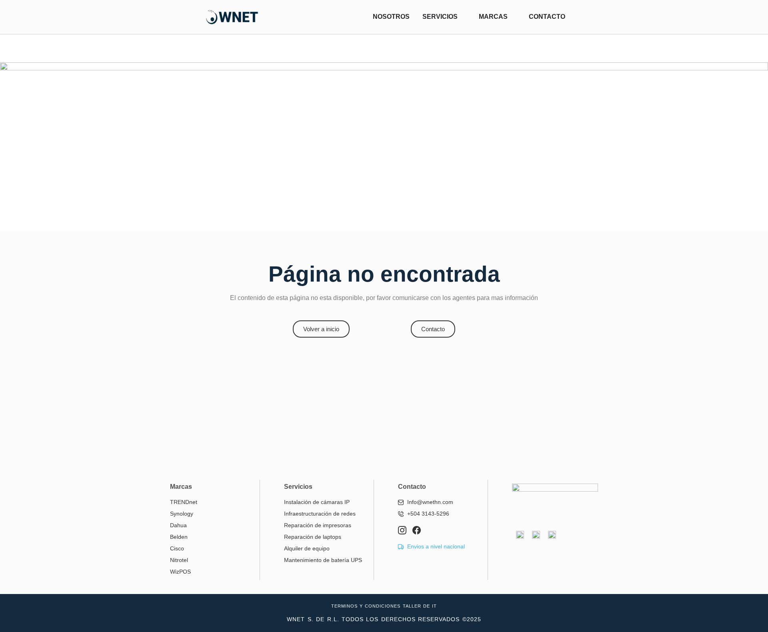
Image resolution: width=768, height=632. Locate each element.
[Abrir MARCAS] (513, 17)
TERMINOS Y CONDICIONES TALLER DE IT (384, 606)
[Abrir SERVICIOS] (463, 17)
